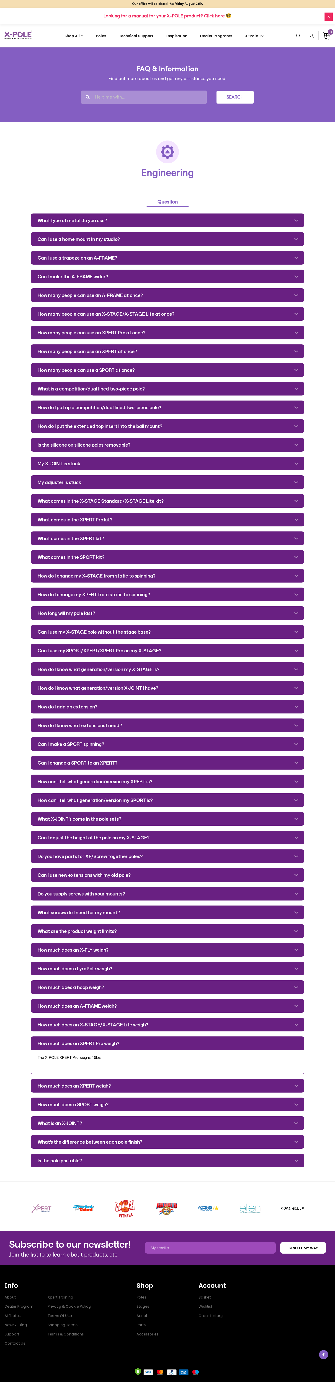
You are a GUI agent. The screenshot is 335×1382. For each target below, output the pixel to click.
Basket (204, 1297)
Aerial (142, 1315)
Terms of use (60, 1315)
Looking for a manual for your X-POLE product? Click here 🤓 (167, 16)
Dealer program (19, 1306)
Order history (210, 1315)
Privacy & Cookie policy (69, 1306)
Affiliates (13, 1315)
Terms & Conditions (66, 1334)
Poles (141, 1297)
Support (12, 1334)
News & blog (16, 1324)
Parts (141, 1324)
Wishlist (205, 1306)
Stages (143, 1306)
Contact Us (15, 1343)
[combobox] (144, 97)
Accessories (147, 1334)
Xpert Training (60, 1297)
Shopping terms (62, 1324)
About (10, 1297)
